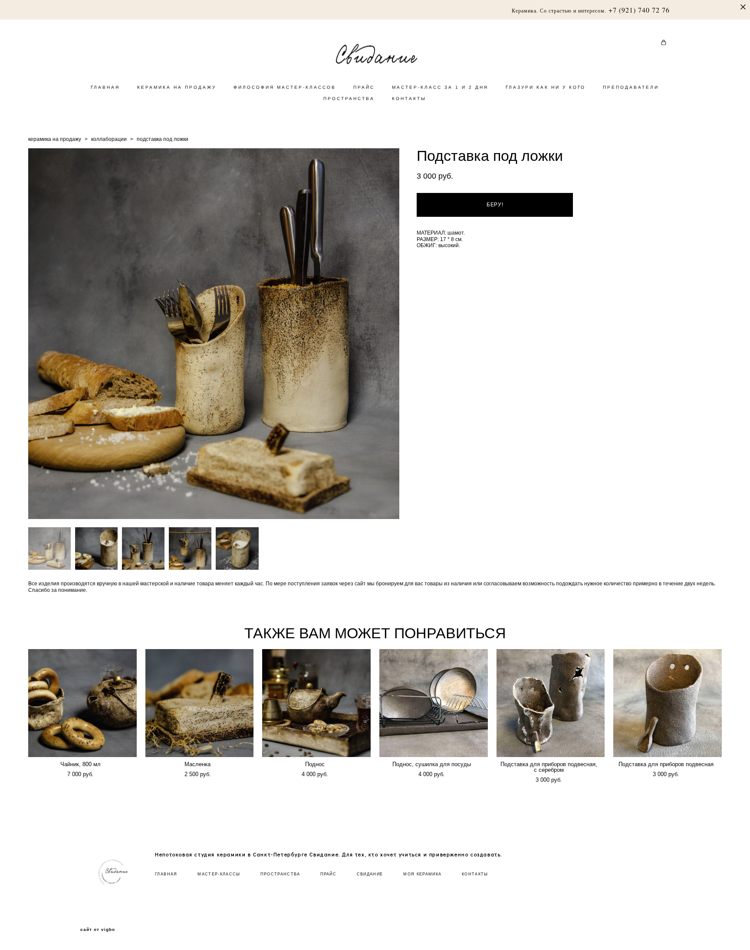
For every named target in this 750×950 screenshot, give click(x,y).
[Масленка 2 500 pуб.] (199, 703)
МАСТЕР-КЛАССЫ (218, 874)
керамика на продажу (54, 139)
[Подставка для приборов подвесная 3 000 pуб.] (667, 703)
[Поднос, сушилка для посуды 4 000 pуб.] (433, 703)
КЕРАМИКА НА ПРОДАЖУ (176, 87)
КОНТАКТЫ (409, 98)
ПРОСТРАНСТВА (349, 98)
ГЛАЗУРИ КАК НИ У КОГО (546, 87)
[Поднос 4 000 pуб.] (316, 703)
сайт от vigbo (97, 929)
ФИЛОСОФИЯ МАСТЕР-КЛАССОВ (285, 87)
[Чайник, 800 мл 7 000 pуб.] (82, 703)
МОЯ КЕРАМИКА (422, 874)
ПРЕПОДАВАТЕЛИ (631, 87)
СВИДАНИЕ (370, 874)
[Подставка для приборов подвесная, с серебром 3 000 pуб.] (551, 703)
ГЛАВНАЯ (105, 87)
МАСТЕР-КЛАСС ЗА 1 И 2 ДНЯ (440, 87)
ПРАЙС (364, 87)
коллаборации (109, 139)
